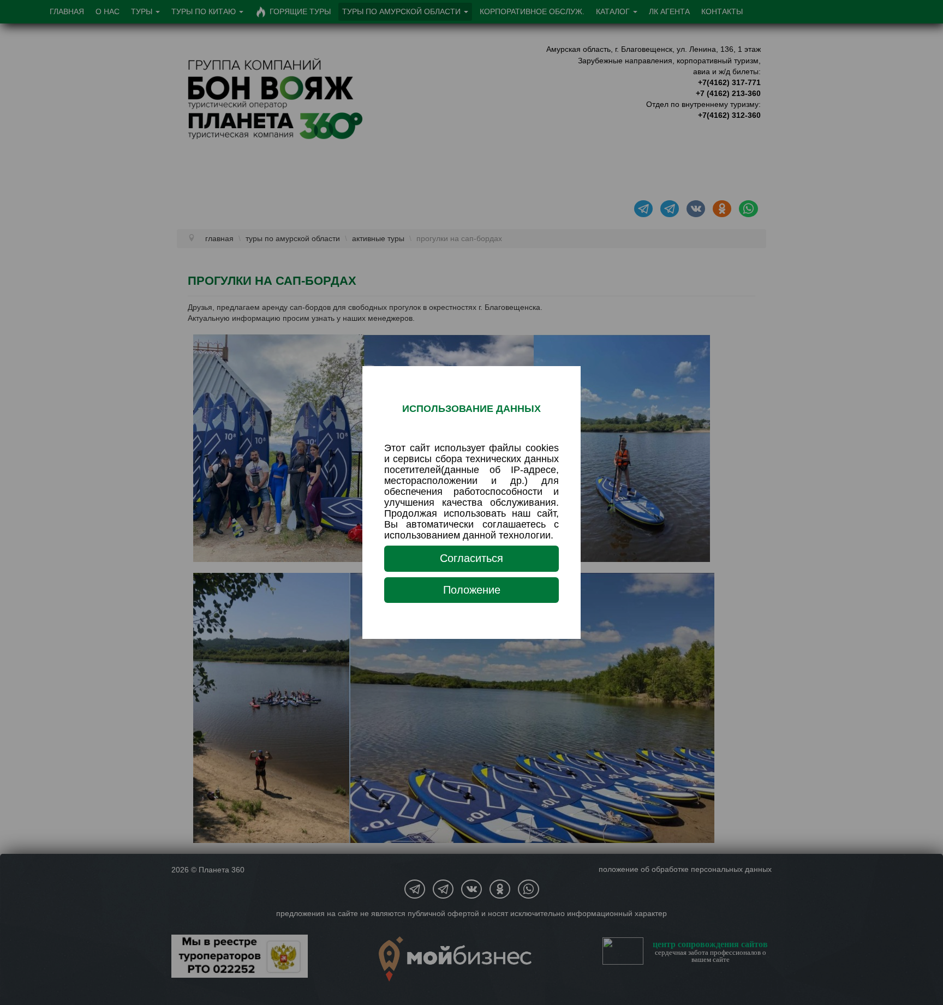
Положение (471, 590)
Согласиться (471, 558)
